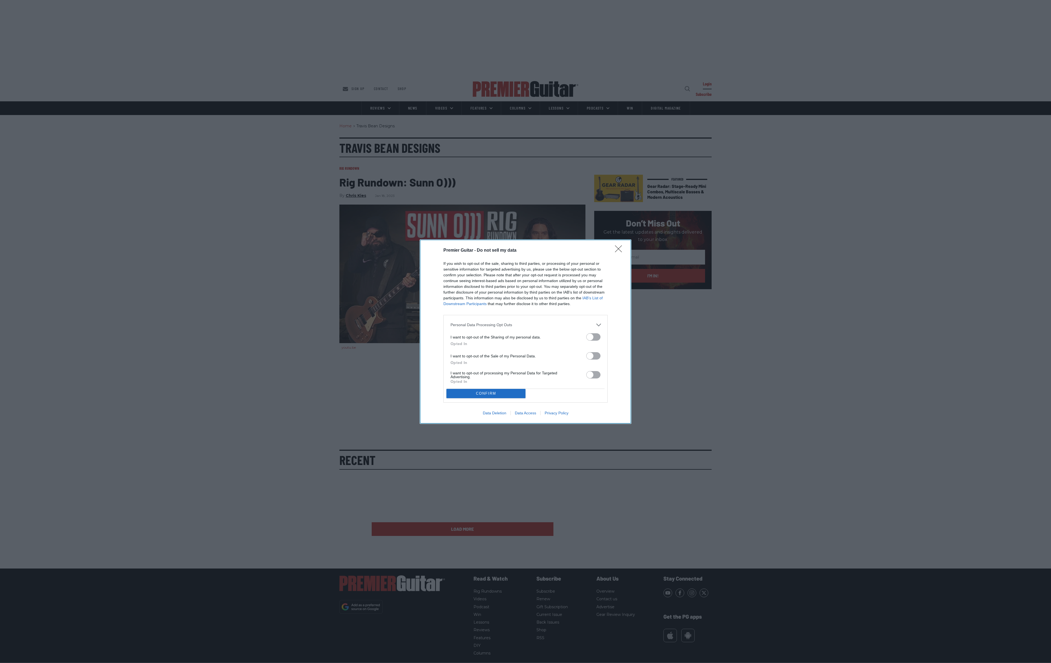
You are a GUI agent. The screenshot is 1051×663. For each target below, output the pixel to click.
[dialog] (525, 331)
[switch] (593, 337)
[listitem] (525, 325)
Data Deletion (494, 413)
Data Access (525, 413)
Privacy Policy (556, 413)
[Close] (620, 250)
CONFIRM (486, 393)
